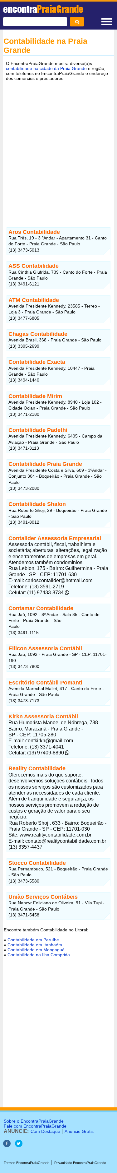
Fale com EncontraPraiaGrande (35, 1126)
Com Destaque (45, 1131)
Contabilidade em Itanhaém (34, 944)
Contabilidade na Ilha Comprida (38, 954)
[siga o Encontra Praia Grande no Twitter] (18, 1145)
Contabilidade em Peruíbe (33, 939)
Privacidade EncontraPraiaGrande (80, 1163)
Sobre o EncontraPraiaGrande (34, 1121)
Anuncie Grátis (79, 1131)
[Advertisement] (58, 146)
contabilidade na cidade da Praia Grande (46, 68)
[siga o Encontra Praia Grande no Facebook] (7, 1145)
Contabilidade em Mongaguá (36, 949)
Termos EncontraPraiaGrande (26, 1163)
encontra (43, 9)
